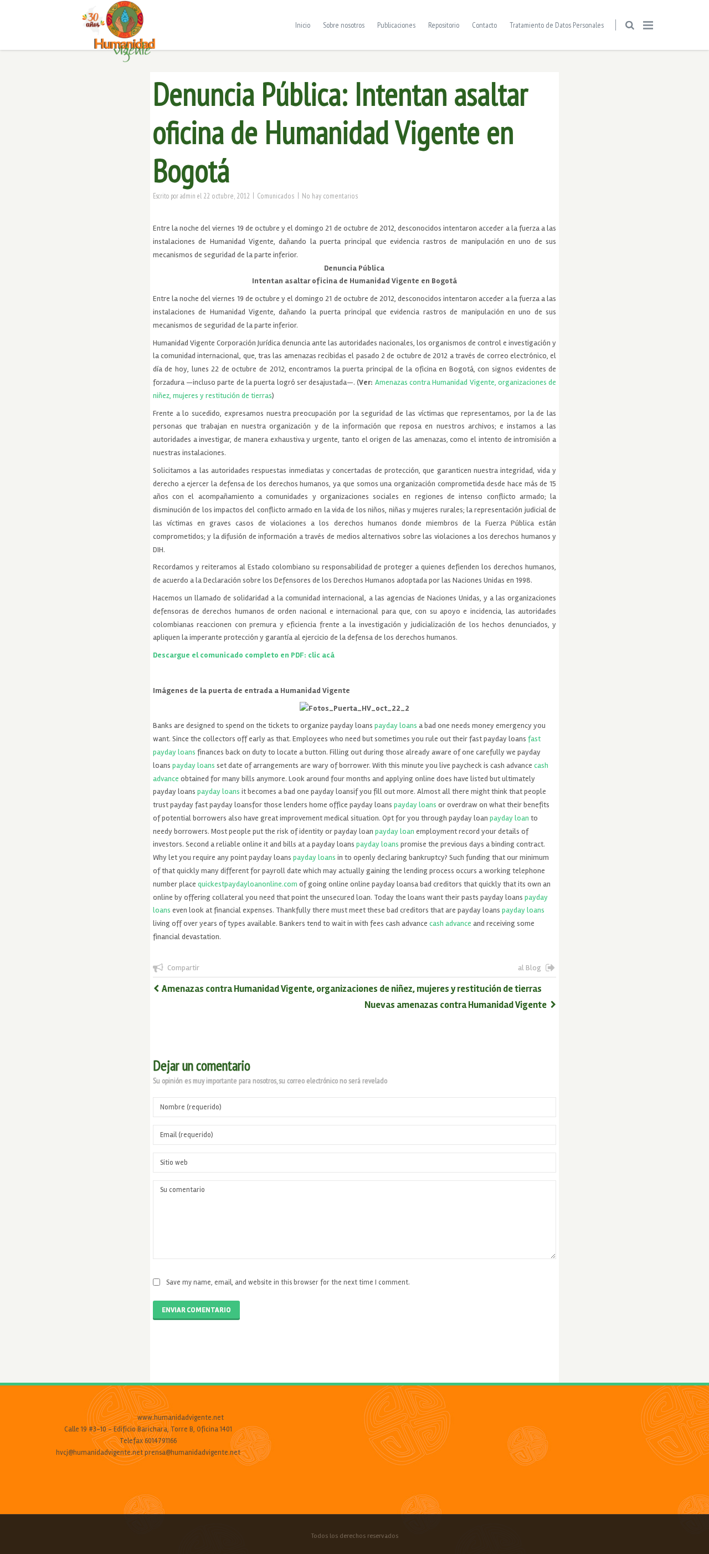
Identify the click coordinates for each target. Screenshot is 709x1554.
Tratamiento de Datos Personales (557, 25)
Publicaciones (396, 25)
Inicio (302, 25)
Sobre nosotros (343, 25)
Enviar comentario (196, 1310)
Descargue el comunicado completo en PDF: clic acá (244, 655)
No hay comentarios (330, 196)
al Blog (529, 967)
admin (188, 195)
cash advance (450, 923)
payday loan (509, 818)
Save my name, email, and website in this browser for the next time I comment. (288, 1282)
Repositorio (443, 25)
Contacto (484, 25)
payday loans (395, 725)
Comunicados (276, 196)
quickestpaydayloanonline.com (247, 884)
